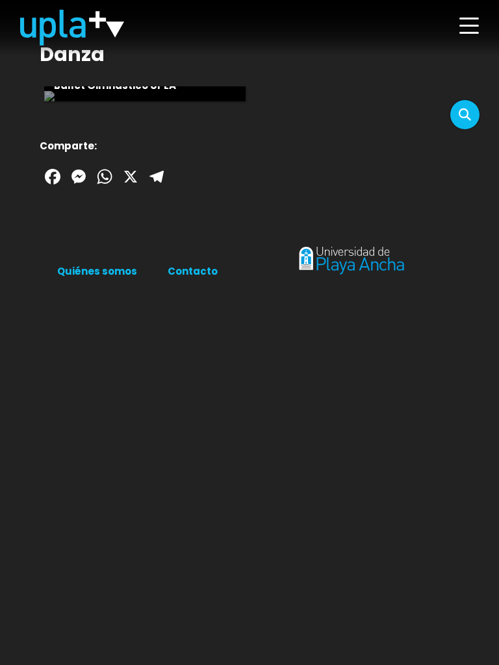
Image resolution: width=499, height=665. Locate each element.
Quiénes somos (97, 271)
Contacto (193, 271)
